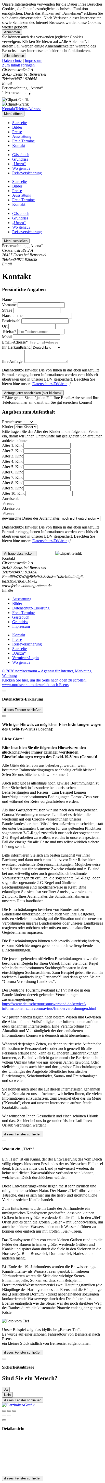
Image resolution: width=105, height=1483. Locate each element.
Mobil (7, 337)
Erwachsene (12, 422)
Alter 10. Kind (13, 493)
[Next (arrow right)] (9, 1415)
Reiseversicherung (27, 173)
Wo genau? (21, 168)
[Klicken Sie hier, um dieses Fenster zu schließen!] (4, 690)
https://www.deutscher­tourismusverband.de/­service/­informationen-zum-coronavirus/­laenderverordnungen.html (49, 1006)
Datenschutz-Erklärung (51, 384)
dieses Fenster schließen (22, 710)
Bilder (17, 127)
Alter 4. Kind (12, 461)
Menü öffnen (13, 114)
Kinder (7, 426)
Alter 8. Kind (12, 483)
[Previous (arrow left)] (4, 1415)
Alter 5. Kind (12, 467)
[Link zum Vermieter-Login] (18, 1405)
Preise (17, 132)
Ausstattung (21, 136)
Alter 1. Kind (12, 445)
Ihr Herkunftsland (16, 347)
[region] (52, 65)
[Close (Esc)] (4, 1411)
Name (7, 299)
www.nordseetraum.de (20, 685)
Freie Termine (23, 141)
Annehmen (12, 32)
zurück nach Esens (53, 685)
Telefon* (9, 331)
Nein (7, 1395)
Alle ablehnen (14, 56)
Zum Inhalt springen (18, 65)
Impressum (33, 60)
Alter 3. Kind (12, 456)
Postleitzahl (11, 321)
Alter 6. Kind (12, 472)
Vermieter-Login (25, 658)
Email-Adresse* (15, 342)
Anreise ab (10, 498)
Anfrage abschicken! (19, 553)
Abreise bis (11, 508)
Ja (6, 1389)
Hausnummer (13, 315)
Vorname (9, 305)
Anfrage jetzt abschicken (33, 393)
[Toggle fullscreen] (9, 1411)
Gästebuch (20, 154)
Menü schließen (16, 241)
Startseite (19, 123)
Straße (7, 310)
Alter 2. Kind (12, 451)
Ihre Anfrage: (12, 361)
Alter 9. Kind (12, 488)
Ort (4, 326)
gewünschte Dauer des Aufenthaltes (31, 518)
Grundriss (20, 159)
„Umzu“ (19, 164)
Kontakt (18, 145)
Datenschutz (12, 60)
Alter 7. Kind (12, 477)
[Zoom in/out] (14, 1411)
